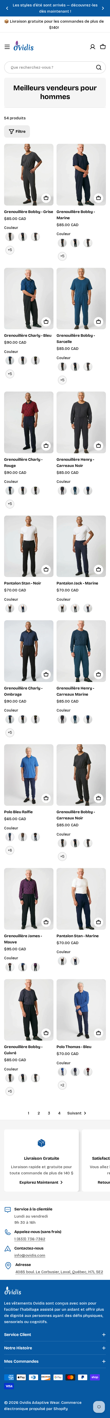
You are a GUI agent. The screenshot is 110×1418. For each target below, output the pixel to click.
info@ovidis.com (29, 1255)
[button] (7, 8)
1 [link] (28, 1113)
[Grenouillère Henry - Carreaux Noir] (81, 422)
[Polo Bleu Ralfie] (28, 775)
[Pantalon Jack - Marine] (81, 546)
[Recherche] (99, 67)
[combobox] (55, 67)
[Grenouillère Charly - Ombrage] (28, 651)
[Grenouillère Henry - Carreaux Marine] (81, 651)
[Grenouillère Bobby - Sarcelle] (81, 299)
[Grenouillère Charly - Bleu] (28, 299)
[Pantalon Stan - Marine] (81, 899)
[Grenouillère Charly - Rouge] (28, 422)
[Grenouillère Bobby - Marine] (81, 175)
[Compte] (93, 47)
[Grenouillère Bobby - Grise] (28, 175)
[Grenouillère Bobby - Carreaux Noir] (81, 775)
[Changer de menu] (7, 47)
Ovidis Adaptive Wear (39, 1402)
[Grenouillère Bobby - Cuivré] (28, 1010)
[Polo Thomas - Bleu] (81, 1010)
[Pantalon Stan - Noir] (28, 546)
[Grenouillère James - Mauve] (28, 899)
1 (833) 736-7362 (29, 1239)
